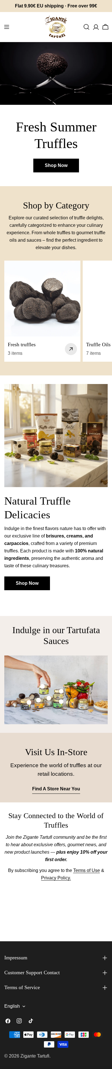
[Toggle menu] (6, 27)
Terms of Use (86, 870)
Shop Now (56, 165)
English (12, 1006)
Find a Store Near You (56, 788)
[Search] (86, 27)
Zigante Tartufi (34, 1056)
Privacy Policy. (56, 877)
